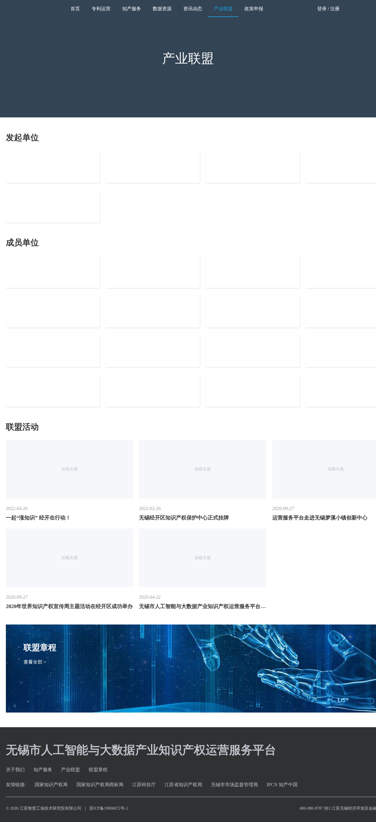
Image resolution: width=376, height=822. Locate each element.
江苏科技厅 (144, 784)
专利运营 (101, 8)
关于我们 (15, 769)
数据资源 (162, 8)
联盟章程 (98, 769)
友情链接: (16, 784)
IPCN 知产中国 (282, 784)
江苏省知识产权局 (183, 784)
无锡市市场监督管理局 (234, 784)
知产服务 (131, 8)
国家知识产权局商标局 (99, 784)
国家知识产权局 (51, 784)
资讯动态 (192, 8)
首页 (75, 8)
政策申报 (253, 8)
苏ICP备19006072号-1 (108, 808)
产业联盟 (223, 8)
